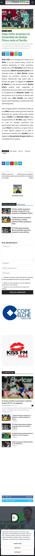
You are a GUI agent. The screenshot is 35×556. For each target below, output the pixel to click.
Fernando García (8, 51)
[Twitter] (8, 54)
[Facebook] (3, 54)
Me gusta (29, 497)
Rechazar (17, 547)
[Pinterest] (12, 54)
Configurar (17, 552)
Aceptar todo (18, 543)
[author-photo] (17, 193)
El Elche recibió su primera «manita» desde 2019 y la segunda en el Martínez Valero (22, 211)
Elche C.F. (8, 7)
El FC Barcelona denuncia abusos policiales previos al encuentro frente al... (22, 426)
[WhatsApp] (16, 54)
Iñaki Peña (27, 151)
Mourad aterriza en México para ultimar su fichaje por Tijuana (25, 176)
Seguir (30, 500)
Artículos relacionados (9, 204)
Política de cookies (24, 539)
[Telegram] (20, 54)
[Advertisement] (17, 145)
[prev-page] (3, 237)
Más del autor (21, 204)
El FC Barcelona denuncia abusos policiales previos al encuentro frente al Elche (21, 230)
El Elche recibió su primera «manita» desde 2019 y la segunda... (17, 402)
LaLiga (4, 153)
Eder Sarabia (13, 151)
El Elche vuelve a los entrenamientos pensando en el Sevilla (9, 176)
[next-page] (6, 237)
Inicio (3, 7)
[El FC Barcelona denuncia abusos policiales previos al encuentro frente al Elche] (6, 230)
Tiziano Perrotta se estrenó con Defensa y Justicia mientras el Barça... (21, 417)
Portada (9, 30)
